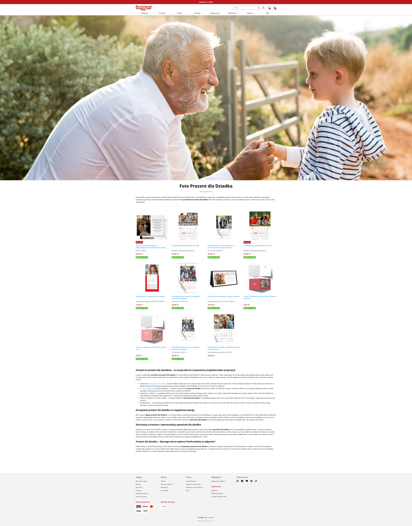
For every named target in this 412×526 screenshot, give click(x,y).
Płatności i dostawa (166, 484)
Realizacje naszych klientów (194, 487)
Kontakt (163, 481)
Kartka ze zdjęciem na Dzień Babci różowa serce (151, 348)
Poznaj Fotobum (191, 481)
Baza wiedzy (164, 490)
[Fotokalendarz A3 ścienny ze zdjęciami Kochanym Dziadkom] (188, 278)
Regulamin (214, 490)
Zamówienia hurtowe (142, 493)
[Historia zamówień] (263, 8)
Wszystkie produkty (141, 481)
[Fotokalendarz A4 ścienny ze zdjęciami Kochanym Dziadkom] (188, 328)
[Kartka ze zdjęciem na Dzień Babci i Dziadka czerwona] (260, 278)
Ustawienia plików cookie (218, 496)
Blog (267, 13)
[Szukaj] (258, 7)
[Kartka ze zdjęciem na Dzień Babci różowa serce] (152, 328)
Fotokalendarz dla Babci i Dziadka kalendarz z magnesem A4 (224, 348)
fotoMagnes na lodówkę (157, 384)
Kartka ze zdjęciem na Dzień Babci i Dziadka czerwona (260, 297)
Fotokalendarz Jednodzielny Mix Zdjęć (185, 246)
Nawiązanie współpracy (218, 481)
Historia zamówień (141, 497)
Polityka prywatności (217, 493)
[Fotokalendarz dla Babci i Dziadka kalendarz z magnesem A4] (224, 328)
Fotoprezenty (214, 13)
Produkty (162, 13)
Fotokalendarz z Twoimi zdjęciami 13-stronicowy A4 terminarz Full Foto (221, 247)
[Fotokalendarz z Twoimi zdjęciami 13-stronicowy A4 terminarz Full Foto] (224, 227)
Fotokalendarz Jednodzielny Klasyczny (258, 246)
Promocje (138, 490)
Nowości (250, 13)
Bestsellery (232, 13)
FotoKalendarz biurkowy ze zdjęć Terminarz (224, 296)
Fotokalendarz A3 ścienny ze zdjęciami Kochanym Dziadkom (186, 297)
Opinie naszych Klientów (193, 484)
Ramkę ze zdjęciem (147, 388)
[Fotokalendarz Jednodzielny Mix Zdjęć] (188, 227)
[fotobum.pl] (144, 8)
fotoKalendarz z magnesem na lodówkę (150, 296)
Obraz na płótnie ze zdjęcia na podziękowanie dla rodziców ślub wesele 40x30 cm (150, 247)
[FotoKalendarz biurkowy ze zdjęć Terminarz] (224, 278)
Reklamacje (164, 487)
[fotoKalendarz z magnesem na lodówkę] (152, 278)
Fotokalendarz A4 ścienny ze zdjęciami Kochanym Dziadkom (186, 348)
